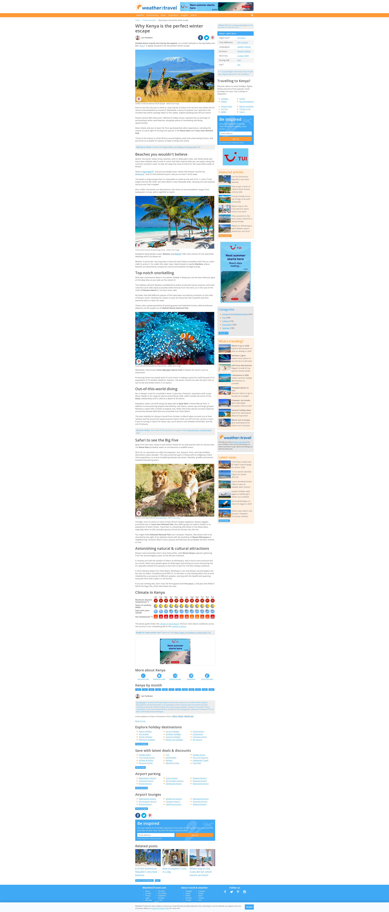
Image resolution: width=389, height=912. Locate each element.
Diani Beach (148, 171)
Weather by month (159, 679)
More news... (224, 521)
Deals (163, 15)
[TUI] (235, 165)
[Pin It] (138, 100)
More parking (141, 788)
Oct (198, 690)
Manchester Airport (147, 778)
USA (199, 900)
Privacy (148, 895)
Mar (151, 690)
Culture (225, 321)
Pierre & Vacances (200, 757)
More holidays (141, 744)
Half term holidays (147, 739)
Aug (184, 690)
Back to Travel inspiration (144, 881)
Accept (249, 907)
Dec (211, 690)
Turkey (201, 898)
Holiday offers (145, 755)
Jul (178, 690)
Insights (184, 15)
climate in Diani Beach (169, 624)
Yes (238, 64)
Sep (191, 690)
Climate (188, 900)
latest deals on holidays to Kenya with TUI (192, 632)
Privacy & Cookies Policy (160, 908)
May (164, 690)
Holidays (224, 99)
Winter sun (189, 716)
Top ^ (158, 881)
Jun (171, 690)
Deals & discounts (207, 679)
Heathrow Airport (173, 804)
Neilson (169, 760)
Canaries (201, 891)
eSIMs (223, 112)
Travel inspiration (149, 20)
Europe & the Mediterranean (235, 314)
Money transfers (246, 106)
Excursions (227, 324)
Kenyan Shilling (244, 51)
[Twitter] (206, 38)
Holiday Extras (199, 755)
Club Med (197, 763)
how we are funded (240, 25)
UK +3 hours (242, 42)
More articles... (225, 235)
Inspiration (173, 15)
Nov (204, 690)
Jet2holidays (171, 757)
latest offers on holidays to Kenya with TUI (181, 147)
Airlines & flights (146, 760)
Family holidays (145, 737)
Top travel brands (147, 757)
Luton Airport (172, 778)
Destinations (152, 15)
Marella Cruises (172, 763)
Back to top (140, 721)
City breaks (144, 734)
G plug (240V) (243, 56)
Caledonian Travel (200, 760)
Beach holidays (145, 731)
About (147, 891)
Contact (148, 893)
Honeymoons (198, 731)
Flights (224, 101)
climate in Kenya (179, 626)
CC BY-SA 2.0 (176, 518)
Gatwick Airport (200, 778)
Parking (188, 898)
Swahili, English (244, 47)
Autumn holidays (173, 737)
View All (224, 333)
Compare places (200, 737)
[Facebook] (200, 38)
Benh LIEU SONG (161, 518)
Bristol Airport (145, 783)
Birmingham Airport (175, 781)
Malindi (178, 254)
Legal (147, 898)
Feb (145, 690)
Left (239, 60)
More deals (140, 767)
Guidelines (162, 895)
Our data (161, 891)
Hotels (242, 99)
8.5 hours (241, 38)
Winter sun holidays (174, 739)
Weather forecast (175, 679)
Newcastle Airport (201, 783)
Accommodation (246, 101)
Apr (158, 690)
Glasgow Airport (200, 781)
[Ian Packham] (137, 698)
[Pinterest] (212, 38)
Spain (200, 895)
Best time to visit (143, 679)
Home (137, 20)
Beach (180, 716)
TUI (167, 755)
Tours (242, 112)
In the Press (158, 901)
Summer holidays (173, 734)
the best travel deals (239, 442)
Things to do (245, 109)
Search (193, 15)
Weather (140, 15)
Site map (148, 900)
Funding (161, 898)
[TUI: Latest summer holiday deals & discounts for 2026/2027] (217, 6)
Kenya (142, 45)
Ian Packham (141, 702)
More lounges (141, 809)
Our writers (162, 893)
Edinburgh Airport (174, 783)
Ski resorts (197, 739)
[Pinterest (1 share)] (149, 815)
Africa (174, 716)
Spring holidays (172, 731)
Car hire (224, 109)
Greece (201, 893)
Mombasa (139, 174)
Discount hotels (146, 763)
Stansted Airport (146, 781)
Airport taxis (226, 106)
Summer (226, 328)
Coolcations (198, 734)
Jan (138, 690)
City (224, 317)
